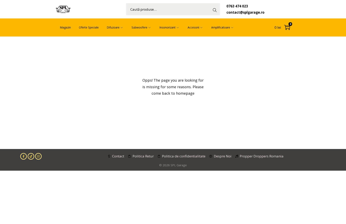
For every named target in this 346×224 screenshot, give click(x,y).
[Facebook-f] (23, 156)
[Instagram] (38, 156)
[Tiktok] (31, 156)
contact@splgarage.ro (245, 12)
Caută (216, 9)
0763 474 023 (237, 6)
